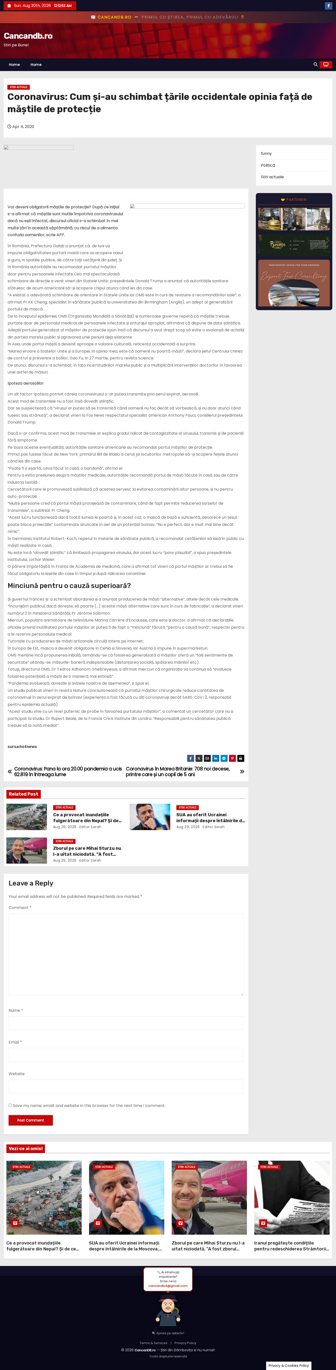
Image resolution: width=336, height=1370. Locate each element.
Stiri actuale (18, 87)
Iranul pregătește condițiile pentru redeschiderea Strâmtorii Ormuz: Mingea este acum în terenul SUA (290, 1251)
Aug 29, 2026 (64, 826)
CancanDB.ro (145, 1350)
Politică (268, 165)
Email (15, 1042)
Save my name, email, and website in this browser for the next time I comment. (89, 1105)
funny (266, 153)
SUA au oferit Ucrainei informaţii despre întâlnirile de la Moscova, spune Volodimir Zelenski (124, 1249)
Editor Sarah (89, 826)
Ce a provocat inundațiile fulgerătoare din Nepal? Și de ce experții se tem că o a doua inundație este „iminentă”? (41, 1251)
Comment (20, 907)
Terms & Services (154, 1343)
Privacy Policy (185, 1343)
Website (17, 1074)
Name (16, 1010)
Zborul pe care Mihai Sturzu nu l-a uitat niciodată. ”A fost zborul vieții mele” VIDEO (87, 854)
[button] (316, 64)
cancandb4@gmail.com (168, 1285)
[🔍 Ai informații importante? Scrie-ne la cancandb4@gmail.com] (168, 1309)
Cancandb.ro (28, 36)
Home (14, 64)
